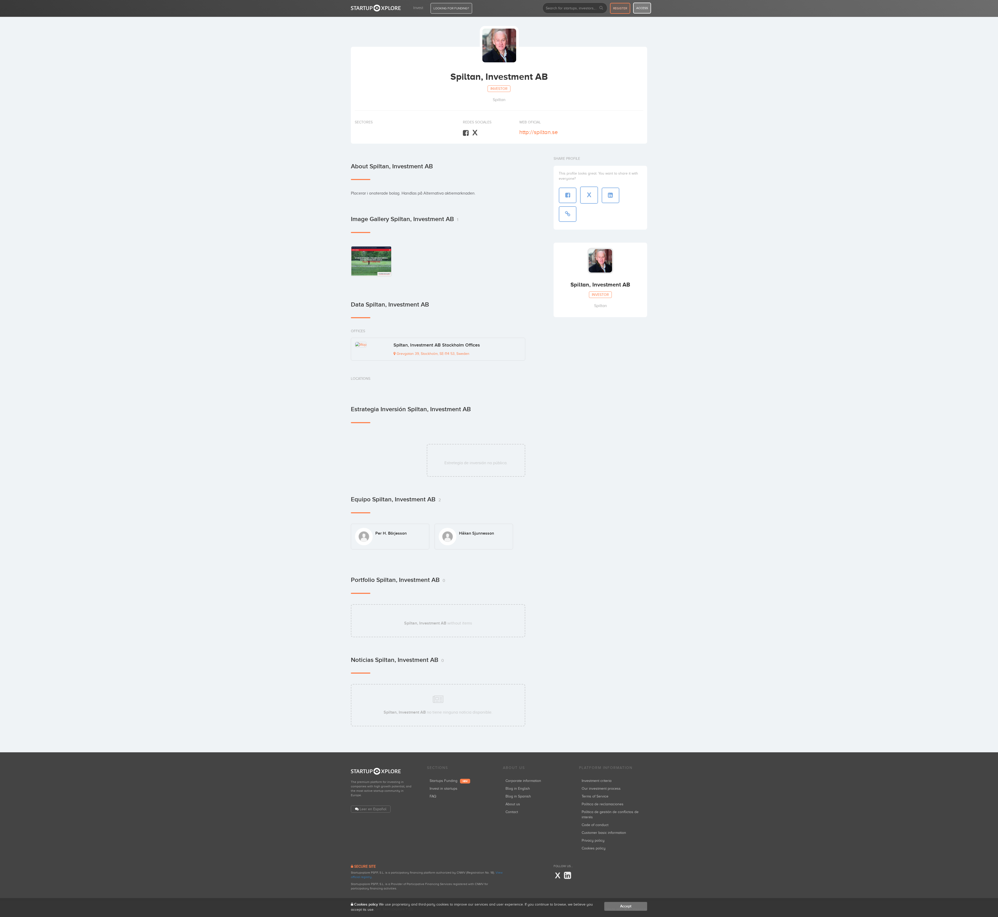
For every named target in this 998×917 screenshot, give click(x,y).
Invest (418, 8)
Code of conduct (595, 825)
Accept (625, 906)
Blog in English (517, 788)
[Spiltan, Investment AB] (371, 261)
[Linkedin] (567, 876)
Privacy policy (593, 840)
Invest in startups (443, 788)
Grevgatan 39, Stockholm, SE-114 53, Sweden (432, 354)
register (620, 8)
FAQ (433, 796)
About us (512, 804)
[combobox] (574, 8)
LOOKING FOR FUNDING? (451, 8)
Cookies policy (594, 848)
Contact (511, 812)
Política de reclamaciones (602, 804)
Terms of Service (595, 796)
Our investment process (601, 788)
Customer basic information (604, 833)
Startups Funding (449, 781)
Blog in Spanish (518, 796)
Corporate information (523, 781)
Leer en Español (373, 809)
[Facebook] (466, 133)
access (642, 8)
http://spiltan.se (538, 132)
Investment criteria (597, 781)
